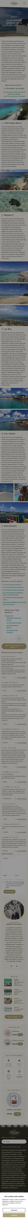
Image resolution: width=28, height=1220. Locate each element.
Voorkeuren (14, 1210)
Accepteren (14, 1215)
